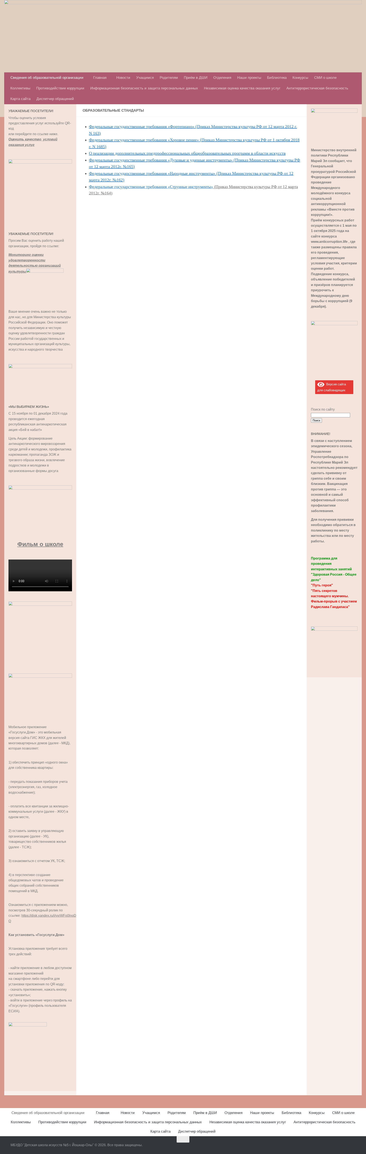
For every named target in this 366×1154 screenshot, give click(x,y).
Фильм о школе (40, 544)
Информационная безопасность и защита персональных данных (144, 88)
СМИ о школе (325, 78)
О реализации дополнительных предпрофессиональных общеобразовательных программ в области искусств (187, 153)
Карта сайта (20, 99)
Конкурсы (300, 78)
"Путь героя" (322, 585)
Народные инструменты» (192, 173)
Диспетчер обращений (55, 99)
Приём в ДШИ (195, 78)
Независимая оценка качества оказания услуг (242, 88)
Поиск (316, 420)
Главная (100, 78)
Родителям (169, 78)
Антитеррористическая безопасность (317, 88)
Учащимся (145, 78)
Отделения (222, 78)
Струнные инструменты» (191, 187)
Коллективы (20, 88)
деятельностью (23, 265)
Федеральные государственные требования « (129, 173)
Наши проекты (249, 78)
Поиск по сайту (323, 409)
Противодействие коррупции (60, 88)
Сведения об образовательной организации (46, 78)
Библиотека (277, 78)
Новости (123, 78)
